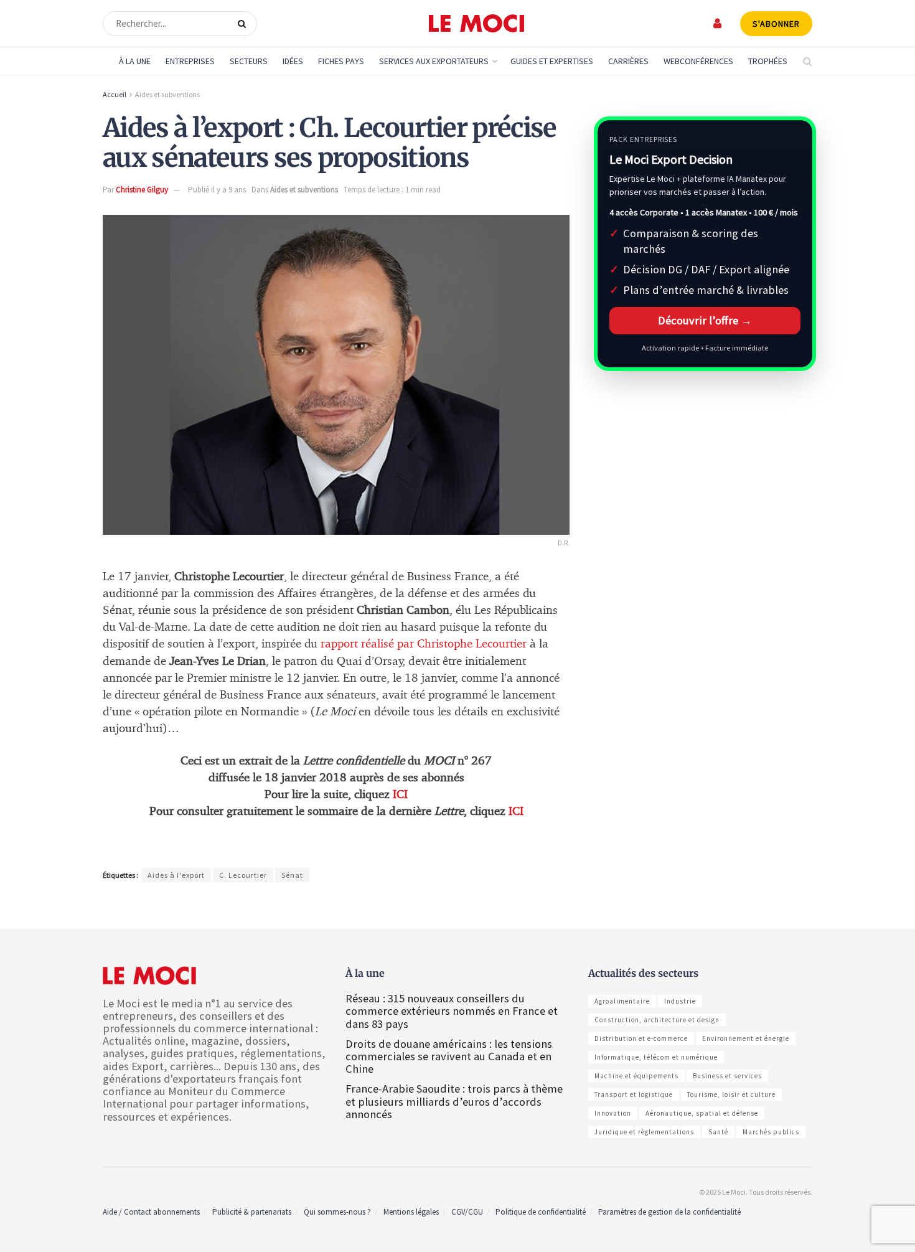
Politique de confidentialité (540, 1212)
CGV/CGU (467, 1212)
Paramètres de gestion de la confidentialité (669, 1212)
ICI (400, 795)
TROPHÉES (767, 61)
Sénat (292, 875)
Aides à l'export (176, 875)
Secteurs (249, 61)
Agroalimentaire (622, 1001)
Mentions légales (411, 1212)
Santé (718, 1131)
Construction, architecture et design (657, 1019)
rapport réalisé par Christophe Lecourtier (424, 644)
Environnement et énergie (745, 1038)
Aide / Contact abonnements (151, 1212)
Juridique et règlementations (644, 1131)
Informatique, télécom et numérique (656, 1057)
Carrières (628, 61)
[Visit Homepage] (476, 23)
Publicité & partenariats (251, 1212)
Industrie (680, 1001)
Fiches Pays (341, 61)
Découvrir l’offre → (705, 320)
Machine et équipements (636, 1075)
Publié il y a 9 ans (217, 189)
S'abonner (776, 23)
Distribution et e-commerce (641, 1038)
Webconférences (698, 61)
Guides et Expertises (551, 61)
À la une (135, 61)
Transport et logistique (633, 1094)
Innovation (612, 1113)
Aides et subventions (167, 94)
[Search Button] (244, 23)
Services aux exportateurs (434, 61)
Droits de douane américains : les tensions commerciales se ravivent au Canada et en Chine (448, 1056)
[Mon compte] (718, 23)
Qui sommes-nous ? (337, 1212)
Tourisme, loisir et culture (731, 1094)
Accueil (114, 94)
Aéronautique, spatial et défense (701, 1113)
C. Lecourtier (243, 875)
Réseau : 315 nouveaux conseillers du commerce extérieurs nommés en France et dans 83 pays (451, 1010)
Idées (293, 61)
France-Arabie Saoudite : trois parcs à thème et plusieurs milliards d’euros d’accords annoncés (454, 1101)
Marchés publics (771, 1131)
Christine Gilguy (142, 189)
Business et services (727, 1075)
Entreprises (190, 61)
